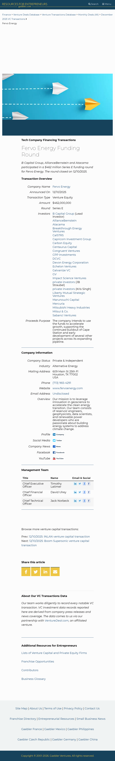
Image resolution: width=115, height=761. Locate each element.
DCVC (57, 258)
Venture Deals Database (26, 14)
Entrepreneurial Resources (56, 719)
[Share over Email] (55, 571)
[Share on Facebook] (25, 571)
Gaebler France (31, 729)
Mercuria (59, 303)
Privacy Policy (73, 708)
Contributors (29, 670)
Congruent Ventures (66, 251)
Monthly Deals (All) (88, 14)
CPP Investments (64, 254)
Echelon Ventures (64, 266)
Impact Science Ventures (69, 278)
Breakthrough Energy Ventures (67, 230)
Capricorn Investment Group (72, 239)
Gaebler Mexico (54, 729)
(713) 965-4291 (62, 382)
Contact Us (92, 708)
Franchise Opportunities (37, 661)
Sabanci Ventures (64, 315)
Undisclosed (61, 393)
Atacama (59, 224)
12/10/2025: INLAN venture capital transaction (59, 536)
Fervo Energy (61, 186)
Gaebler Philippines (80, 729)
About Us (35, 708)
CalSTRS (58, 235)
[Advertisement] (57, 50)
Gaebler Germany (64, 739)
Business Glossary (33, 679)
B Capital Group (63, 213)
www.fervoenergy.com (68, 388)
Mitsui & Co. (60, 311)
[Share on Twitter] (35, 571)
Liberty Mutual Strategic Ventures (69, 294)
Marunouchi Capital (66, 299)
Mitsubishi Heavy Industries (71, 307)
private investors (64, 282)
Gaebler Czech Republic (34, 739)
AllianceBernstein (65, 220)
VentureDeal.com (57, 620)
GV (55, 274)
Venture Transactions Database (59, 14)
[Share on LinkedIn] (45, 571)
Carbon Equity (62, 243)
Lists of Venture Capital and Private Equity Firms (54, 653)
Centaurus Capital (65, 247)
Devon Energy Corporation (70, 262)
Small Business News (91, 719)
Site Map (21, 708)
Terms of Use (53, 708)
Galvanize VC (61, 270)
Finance (6, 14)
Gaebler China (88, 739)
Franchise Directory (23, 719)
